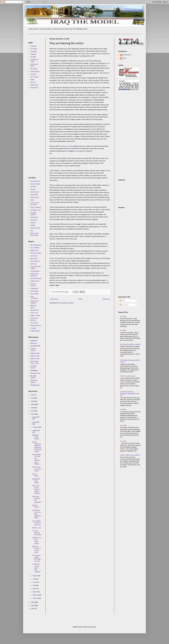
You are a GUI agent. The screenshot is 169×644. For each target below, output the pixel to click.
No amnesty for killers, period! (130, 344)
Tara (31, 231)
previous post (67, 146)
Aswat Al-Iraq (34, 71)
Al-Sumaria (33, 69)
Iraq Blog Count (35, 210)
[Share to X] (79, 291)
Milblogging (34, 370)
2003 (32, 609)
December (36, 417)
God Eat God (34, 192)
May (34, 585)
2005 (32, 602)
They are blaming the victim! (36, 533)
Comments (125, 305)
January (35, 598)
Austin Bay (33, 256)
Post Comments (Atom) (66, 303)
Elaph (32, 79)
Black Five (33, 343)
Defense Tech (34, 358)
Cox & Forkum (34, 271)
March (35, 592)
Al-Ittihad (33, 52)
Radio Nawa (34, 85)
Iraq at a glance (35, 207)
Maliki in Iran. (37, 528)
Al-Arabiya (33, 49)
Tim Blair (33, 328)
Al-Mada (33, 54)
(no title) (123, 316)
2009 (32, 404)
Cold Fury (33, 264)
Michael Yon (34, 310)
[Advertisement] (36, 132)
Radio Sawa (34, 88)
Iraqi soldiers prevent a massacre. (36, 523)
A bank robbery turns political (130, 455)
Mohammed (127, 55)
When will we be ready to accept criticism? (36, 489)
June (34, 582)
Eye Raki (33, 186)
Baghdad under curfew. (35, 437)
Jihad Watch (34, 294)
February (36, 595)
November (36, 422)
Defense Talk (34, 356)
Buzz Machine (35, 261)
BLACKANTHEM (35, 346)
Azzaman (33, 74)
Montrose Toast (35, 373)
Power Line (34, 313)
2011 (32, 398)
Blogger (93, 627)
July (34, 579)
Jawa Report (34, 291)
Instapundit (34, 288)
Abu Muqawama (35, 245)
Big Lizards (33, 258)
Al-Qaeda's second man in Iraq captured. (36, 568)
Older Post (106, 299)
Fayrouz (32, 189)
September (36, 430)
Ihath (32, 200)
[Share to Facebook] (81, 291)
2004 (32, 605)
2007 (32, 411)
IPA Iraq (33, 82)
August (35, 576)
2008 (32, 408)
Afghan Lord (34, 250)
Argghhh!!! (34, 341)
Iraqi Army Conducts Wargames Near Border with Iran (129, 393)
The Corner (34, 323)
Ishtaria (32, 223)
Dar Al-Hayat (34, 77)
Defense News (35, 353)
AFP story (98, 88)
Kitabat (32, 225)
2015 (32, 395)
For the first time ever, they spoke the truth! (36, 514)
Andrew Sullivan (35, 253)
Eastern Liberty (35, 184)
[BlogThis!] (76, 291)
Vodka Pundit (34, 331)
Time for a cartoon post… (128, 376)
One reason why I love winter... (36, 469)
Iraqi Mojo (33, 220)
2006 (32, 414)
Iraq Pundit (34, 217)
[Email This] (73, 291)
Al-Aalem (33, 46)
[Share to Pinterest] (84, 291)
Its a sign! (123, 425)
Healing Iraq (34, 197)
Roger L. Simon (35, 315)
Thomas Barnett (35, 325)
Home (80, 299)
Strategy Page (34, 385)
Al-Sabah (33, 57)
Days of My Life (35, 181)
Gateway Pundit (35, 278)
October (35, 427)
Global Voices (34, 281)
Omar (124, 58)
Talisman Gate (35, 228)
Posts (123, 301)
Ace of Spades (35, 248)
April (34, 589)
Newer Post (54, 299)
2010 (32, 401)
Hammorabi (34, 194)
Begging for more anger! (36, 481)
